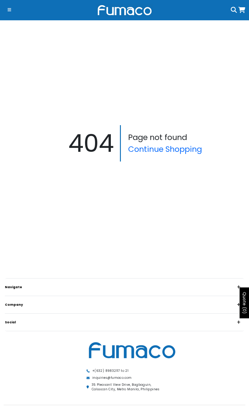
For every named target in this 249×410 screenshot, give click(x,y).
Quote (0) (244, 303)
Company (14, 304)
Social (10, 322)
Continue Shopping (165, 149)
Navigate (13, 287)
